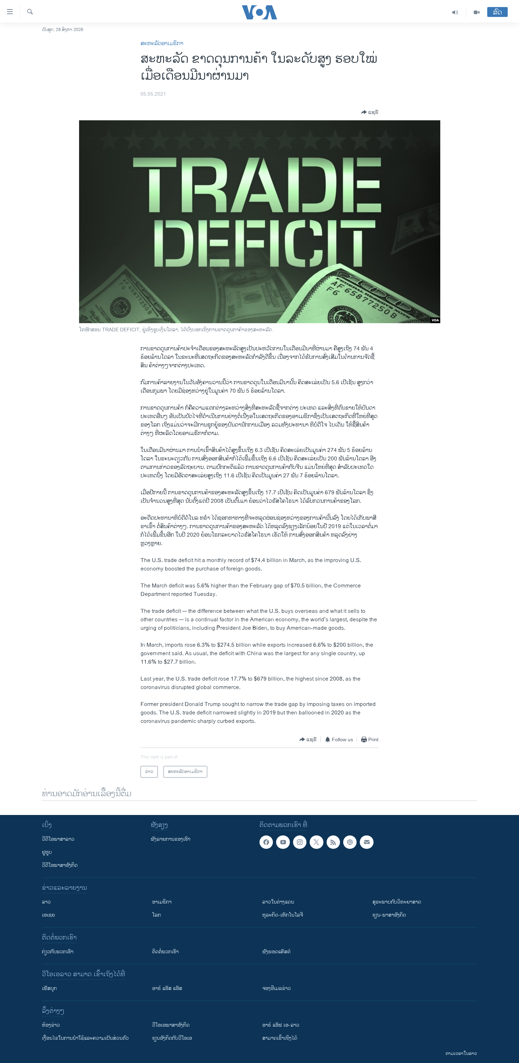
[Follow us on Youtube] (283, 842)
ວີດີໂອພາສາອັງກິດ (60, 865)
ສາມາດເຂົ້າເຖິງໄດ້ (279, 1038)
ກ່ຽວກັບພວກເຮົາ (57, 951)
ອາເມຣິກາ (162, 902)
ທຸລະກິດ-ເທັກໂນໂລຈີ (282, 915)
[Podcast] (350, 842)
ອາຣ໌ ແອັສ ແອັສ (167, 988)
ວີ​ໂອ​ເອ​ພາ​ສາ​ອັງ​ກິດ (171, 1025)
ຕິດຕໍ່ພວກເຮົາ (165, 951)
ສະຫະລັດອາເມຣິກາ (162, 43)
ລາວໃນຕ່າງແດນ (278, 902)
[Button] (369, 112)
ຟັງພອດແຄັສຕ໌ (276, 951)
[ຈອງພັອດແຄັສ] (366, 842)
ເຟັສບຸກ (49, 988)
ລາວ (46, 902)
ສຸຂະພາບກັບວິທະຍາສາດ (396, 902)
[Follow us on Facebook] (266, 842)
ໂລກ (156, 915)
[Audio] (455, 12)
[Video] (476, 12)
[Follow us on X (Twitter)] (316, 842)
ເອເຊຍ (48, 915)
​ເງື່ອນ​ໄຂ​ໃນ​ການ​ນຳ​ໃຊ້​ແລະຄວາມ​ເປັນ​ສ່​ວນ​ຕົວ (85, 1038)
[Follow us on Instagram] (299, 842)
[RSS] (333, 842)
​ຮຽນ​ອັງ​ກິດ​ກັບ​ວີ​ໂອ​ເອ (172, 1038)
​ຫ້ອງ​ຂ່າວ (51, 1025)
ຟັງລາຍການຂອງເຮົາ (170, 839)
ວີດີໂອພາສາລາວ (58, 839)
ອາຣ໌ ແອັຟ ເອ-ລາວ (280, 1025)
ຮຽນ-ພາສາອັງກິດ (389, 915)
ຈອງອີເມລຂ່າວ (276, 988)
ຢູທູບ (47, 852)
